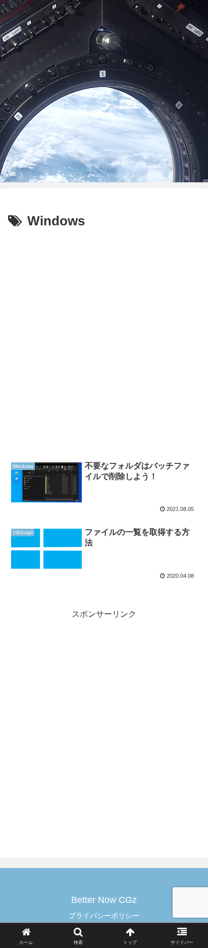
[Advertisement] (104, 342)
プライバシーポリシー (104, 916)
